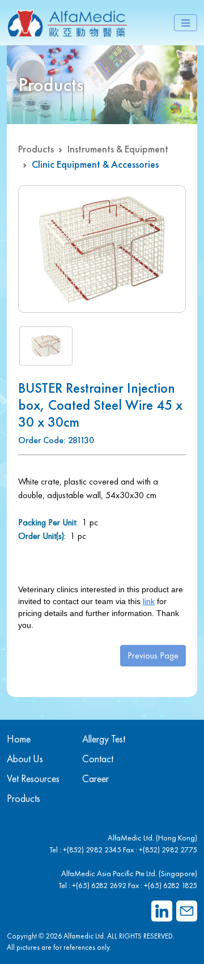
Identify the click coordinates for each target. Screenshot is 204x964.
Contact (97, 758)
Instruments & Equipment (117, 148)
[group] (102, 249)
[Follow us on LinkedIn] (161, 911)
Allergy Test (103, 738)
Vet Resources (33, 778)
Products (36, 148)
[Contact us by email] (186, 911)
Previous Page (153, 655)
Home (19, 738)
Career (95, 778)
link (149, 601)
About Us (25, 758)
